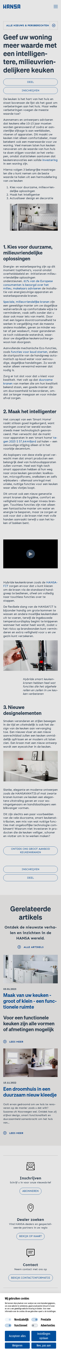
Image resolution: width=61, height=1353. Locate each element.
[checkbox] (8, 1319)
